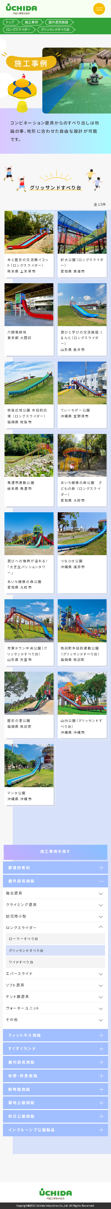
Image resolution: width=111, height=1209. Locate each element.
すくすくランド (22, 1048)
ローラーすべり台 (23, 938)
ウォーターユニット (23, 1007)
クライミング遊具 (21, 904)
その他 (14, 1019)
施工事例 (31, 22)
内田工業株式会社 (21, 8)
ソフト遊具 (15, 984)
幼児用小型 (16, 915)
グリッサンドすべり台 (26, 950)
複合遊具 (14, 892)
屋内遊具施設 (21, 1062)
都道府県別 (19, 867)
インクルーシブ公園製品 (31, 1129)
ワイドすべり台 (21, 962)
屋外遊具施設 (58, 22)
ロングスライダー (18, 29)
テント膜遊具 (18, 996)
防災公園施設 (21, 1116)
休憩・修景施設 (23, 1075)
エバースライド (19, 973)
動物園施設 (19, 1089)
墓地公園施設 (21, 1102)
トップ (10, 22)
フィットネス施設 (24, 1035)
